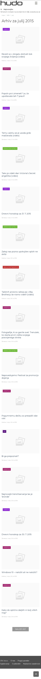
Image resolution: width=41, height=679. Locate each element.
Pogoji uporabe (23, 661)
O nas (13, 661)
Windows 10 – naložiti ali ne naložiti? (19, 572)
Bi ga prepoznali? (10, 456)
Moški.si (4, 60)
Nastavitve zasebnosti (31, 664)
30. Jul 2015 (13, 258)
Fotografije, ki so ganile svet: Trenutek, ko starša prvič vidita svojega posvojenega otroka (20, 335)
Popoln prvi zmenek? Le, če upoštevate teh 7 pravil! (15, 94)
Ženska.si (4, 139)
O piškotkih (16, 664)
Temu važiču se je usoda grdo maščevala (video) (16, 134)
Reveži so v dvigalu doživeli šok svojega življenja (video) (17, 55)
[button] (36, 3)
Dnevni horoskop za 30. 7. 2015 (16, 534)
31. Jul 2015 (13, 60)
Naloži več (20, 629)
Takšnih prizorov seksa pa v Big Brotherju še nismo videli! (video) (18, 293)
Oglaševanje (4, 664)
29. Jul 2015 (13, 576)
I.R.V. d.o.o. (4, 661)
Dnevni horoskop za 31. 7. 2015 (16, 214)
